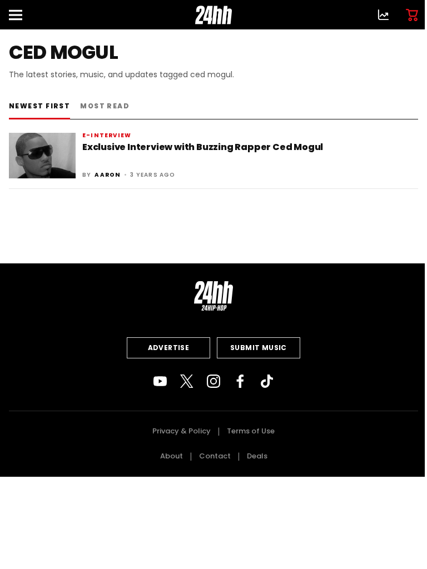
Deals (257, 456)
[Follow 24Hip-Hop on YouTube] (160, 381)
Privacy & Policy (181, 431)
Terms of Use (251, 431)
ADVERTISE (169, 347)
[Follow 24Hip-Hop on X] (186, 381)
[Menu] (20, 14)
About (171, 456)
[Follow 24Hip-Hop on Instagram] (213, 381)
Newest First (39, 106)
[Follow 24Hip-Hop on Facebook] (240, 381)
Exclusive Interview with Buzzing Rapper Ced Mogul (202, 147)
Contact (215, 456)
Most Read (105, 106)
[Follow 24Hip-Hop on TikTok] (266, 381)
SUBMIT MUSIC (258, 347)
